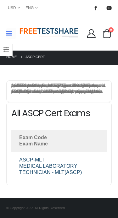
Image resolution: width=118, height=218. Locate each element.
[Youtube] (109, 8)
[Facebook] (95, 8)
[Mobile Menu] (11, 33)
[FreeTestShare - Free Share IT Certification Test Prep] (49, 33)
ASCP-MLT (32, 159)
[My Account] (91, 33)
